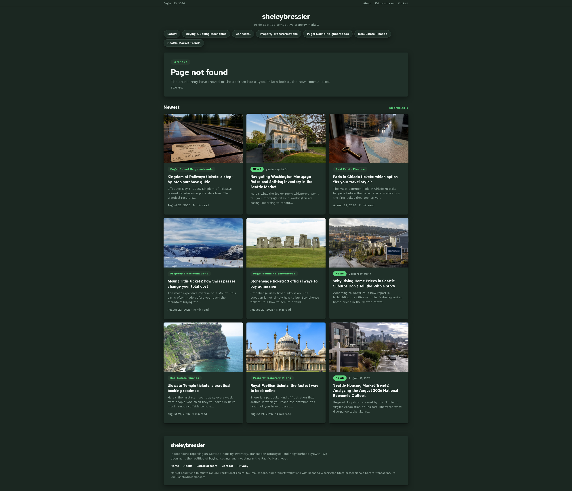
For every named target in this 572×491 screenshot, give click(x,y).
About (367, 3)
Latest (172, 34)
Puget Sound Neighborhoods (328, 34)
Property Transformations (279, 34)
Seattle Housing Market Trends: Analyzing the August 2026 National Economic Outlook (365, 390)
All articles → (398, 107)
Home (175, 465)
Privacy (243, 465)
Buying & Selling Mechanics (206, 34)
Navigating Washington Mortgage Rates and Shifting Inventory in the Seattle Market (281, 181)
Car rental (243, 34)
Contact (403, 3)
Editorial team (384, 3)
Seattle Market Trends (183, 43)
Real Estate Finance (372, 34)
